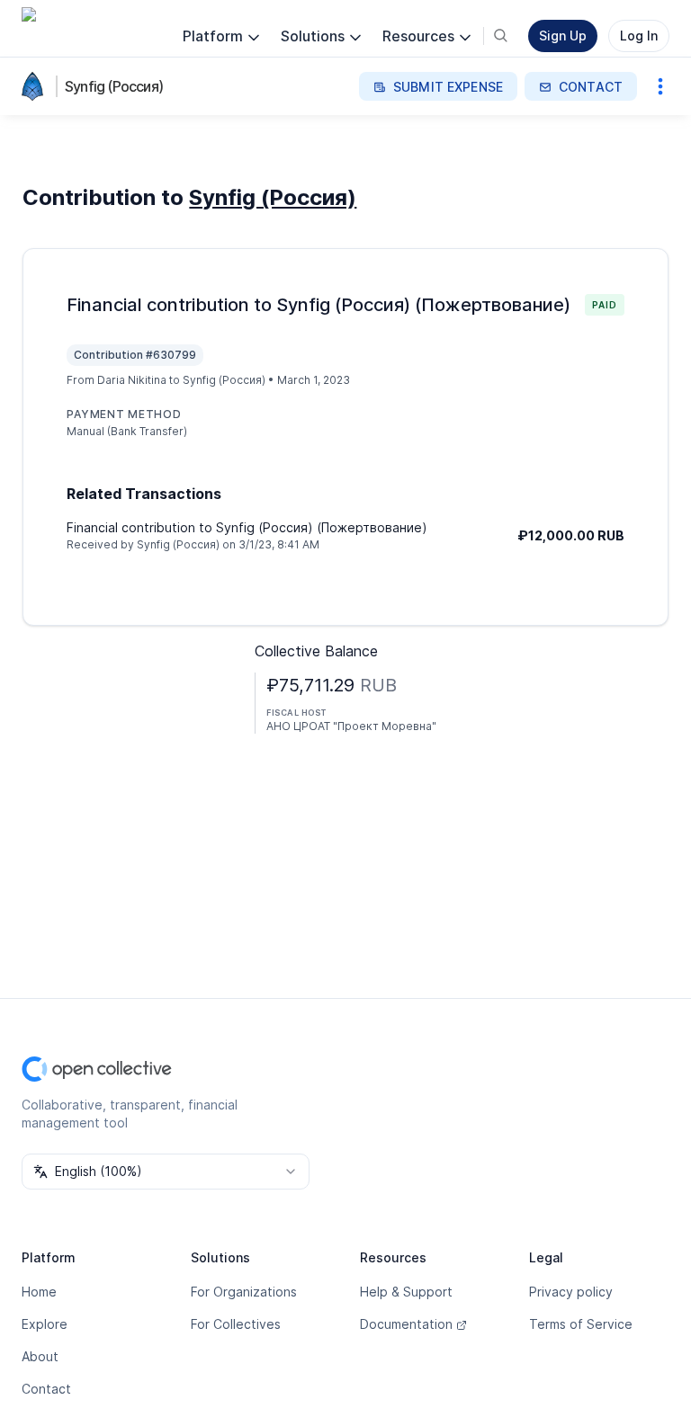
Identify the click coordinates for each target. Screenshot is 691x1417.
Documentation (406, 1324)
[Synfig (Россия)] (36, 86)
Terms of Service (581, 1324)
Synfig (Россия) (114, 86)
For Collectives (236, 1324)
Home (39, 1291)
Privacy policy (571, 1291)
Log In (639, 35)
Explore (44, 1324)
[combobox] (166, 1172)
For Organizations (244, 1291)
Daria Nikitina (131, 380)
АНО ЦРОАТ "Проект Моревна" (351, 726)
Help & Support (406, 1291)
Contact (46, 1388)
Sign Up (563, 35)
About (40, 1356)
